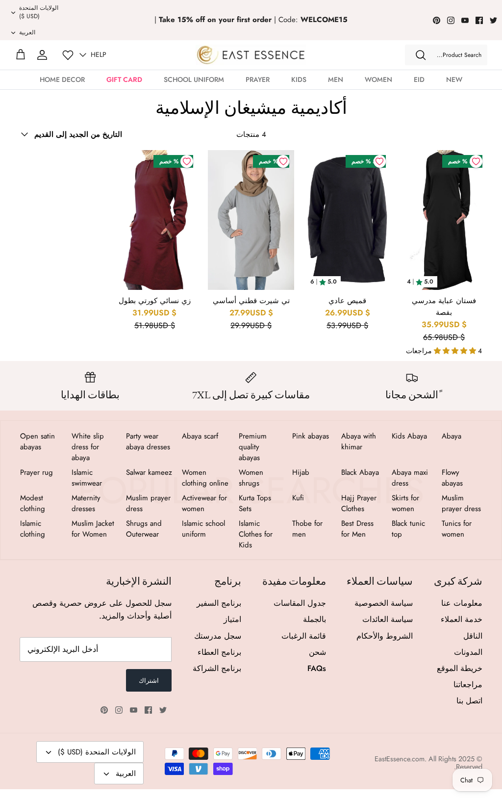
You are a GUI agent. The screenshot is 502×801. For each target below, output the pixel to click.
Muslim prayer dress (461, 503)
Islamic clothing (32, 529)
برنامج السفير (219, 603)
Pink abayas (310, 436)
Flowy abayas (452, 478)
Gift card (124, 79)
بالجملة (314, 619)
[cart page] (20, 55)
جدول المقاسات (300, 603)
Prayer (258, 79)
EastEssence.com (400, 759)
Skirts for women (405, 503)
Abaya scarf (200, 436)
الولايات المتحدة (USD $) (38, 12)
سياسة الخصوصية (383, 603)
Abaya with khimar (358, 441)
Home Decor (62, 79)
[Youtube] (465, 20)
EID (419, 79)
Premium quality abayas (253, 447)
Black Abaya (360, 472)
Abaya (451, 436)
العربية (27, 32)
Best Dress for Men (357, 529)
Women (378, 79)
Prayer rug (36, 472)
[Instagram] (450, 20)
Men (335, 79)
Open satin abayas (37, 441)
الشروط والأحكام (384, 636)
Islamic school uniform (203, 529)
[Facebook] (479, 20)
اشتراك (149, 680)
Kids (298, 79)
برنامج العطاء (219, 652)
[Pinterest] (436, 20)
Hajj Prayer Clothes (358, 503)
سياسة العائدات (387, 619)
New (454, 79)
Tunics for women (457, 529)
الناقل (472, 636)
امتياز (232, 619)
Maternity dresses (86, 503)
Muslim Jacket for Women (93, 529)
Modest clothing (32, 503)
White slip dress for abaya (88, 447)
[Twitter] (493, 20)
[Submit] (421, 55)
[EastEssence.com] (251, 55)
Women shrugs (251, 478)
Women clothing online (205, 478)
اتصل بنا (469, 700)
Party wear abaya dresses (148, 441)
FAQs (316, 668)
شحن (317, 652)
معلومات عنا (461, 603)
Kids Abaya (409, 436)
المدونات (468, 652)
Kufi (298, 497)
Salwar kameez (149, 472)
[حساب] (42, 55)
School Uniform (194, 79)
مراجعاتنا (467, 684)
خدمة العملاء (461, 619)
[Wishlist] (68, 55)
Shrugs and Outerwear (144, 529)
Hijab (300, 472)
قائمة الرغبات (303, 636)
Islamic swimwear (87, 478)
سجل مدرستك (217, 636)
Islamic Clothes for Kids (256, 534)
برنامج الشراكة (217, 668)
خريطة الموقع (459, 668)
